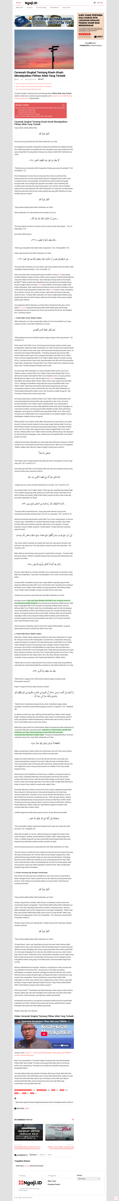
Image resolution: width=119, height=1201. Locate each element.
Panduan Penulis (54, 1184)
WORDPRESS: (33, 1155)
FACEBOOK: (43, 1154)
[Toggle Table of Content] (62, 105)
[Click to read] (28, 1132)
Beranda (20, 7)
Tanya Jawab (66, 7)
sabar (52, 378)
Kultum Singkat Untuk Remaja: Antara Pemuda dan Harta (34, 83)
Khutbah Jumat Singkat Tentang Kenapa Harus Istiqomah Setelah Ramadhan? (61, 1148)
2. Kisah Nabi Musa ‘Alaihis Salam (26, 112)
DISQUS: (50, 1154)
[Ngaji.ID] (30, 4)
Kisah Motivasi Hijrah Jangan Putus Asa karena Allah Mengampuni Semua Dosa (27, 1148)
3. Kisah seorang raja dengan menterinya (28, 114)
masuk (26, 1166)
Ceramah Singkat (41, 7)
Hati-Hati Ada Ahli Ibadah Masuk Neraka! (28, 89)
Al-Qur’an (29, 7)
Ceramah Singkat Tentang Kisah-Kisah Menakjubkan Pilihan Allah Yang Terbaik (40, 108)
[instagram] (94, 2)
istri (51, 290)
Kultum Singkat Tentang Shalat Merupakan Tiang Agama (34, 86)
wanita (39, 285)
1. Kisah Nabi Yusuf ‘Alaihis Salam (26, 110)
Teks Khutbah (54, 7)
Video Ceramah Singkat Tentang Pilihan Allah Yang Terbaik (33, 116)
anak (59, 275)
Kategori (79, 1175)
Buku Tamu (52, 1181)
